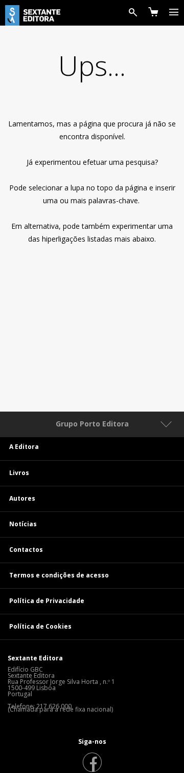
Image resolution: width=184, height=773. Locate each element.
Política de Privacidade (46, 600)
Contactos (26, 549)
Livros (19, 472)
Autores (22, 498)
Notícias (23, 524)
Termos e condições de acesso (59, 575)
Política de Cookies (40, 626)
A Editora (24, 446)
